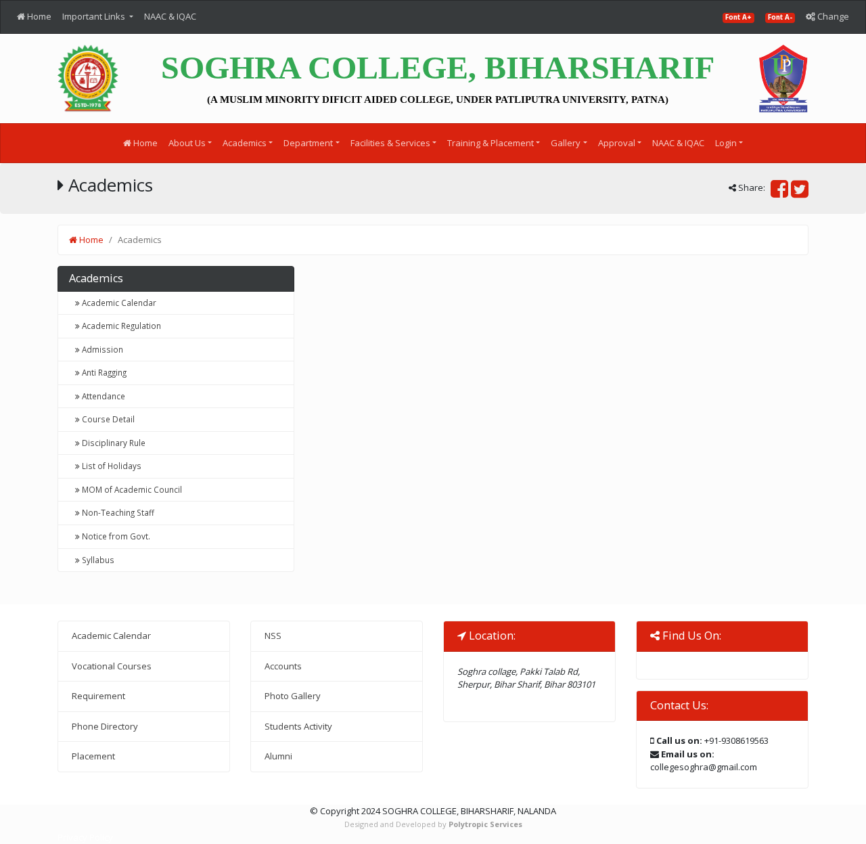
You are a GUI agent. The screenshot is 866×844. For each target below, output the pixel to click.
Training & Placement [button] (490, 143)
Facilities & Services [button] (390, 143)
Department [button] (308, 143)
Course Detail (107, 419)
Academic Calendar (118, 302)
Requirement (98, 696)
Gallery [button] (565, 143)
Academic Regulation (120, 325)
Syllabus (97, 559)
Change (832, 16)
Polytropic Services (485, 824)
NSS (273, 635)
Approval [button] (616, 143)
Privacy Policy (85, 837)
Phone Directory (105, 726)
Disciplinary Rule (112, 442)
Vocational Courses (112, 666)
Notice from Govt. (115, 536)
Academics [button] (245, 143)
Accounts (283, 666)
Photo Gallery (293, 696)
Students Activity (298, 726)
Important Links (94, 16)
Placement (93, 756)
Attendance (102, 396)
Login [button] (726, 143)
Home (38, 16)
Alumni (278, 756)
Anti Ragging (103, 372)
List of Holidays (110, 465)
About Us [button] (187, 143)
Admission (101, 349)
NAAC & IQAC (170, 16)
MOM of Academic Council (131, 489)
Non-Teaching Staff (117, 512)
